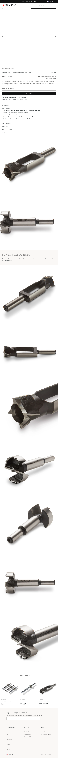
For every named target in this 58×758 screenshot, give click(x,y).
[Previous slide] (2, 36)
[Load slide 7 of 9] (38, 65)
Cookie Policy (44, 731)
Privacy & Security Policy (46, 734)
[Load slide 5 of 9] (29, 65)
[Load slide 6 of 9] (33, 65)
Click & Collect (10, 739)
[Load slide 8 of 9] (42, 65)
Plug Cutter (22, 701)
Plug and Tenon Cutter (44, 701)
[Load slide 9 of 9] (47, 65)
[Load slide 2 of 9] (15, 65)
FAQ (7, 734)
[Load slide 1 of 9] (11, 65)
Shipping (8, 736)
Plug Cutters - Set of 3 (6, 701)
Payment (8, 741)
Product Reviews (27, 734)
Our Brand (26, 731)
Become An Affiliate (28, 736)
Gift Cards (9, 747)
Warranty (8, 749)
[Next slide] (56, 36)
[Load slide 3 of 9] (20, 65)
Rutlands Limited (45, 754)
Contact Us (9, 731)
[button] (41, 5)
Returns (8, 744)
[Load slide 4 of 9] (24, 65)
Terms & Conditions (45, 736)
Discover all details (8, 88)
